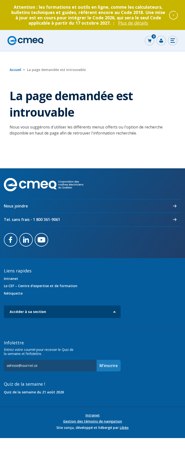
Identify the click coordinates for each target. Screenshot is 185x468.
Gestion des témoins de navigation (92, 421)
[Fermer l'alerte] (173, 15)
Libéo (124, 427)
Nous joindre (16, 206)
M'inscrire (108, 365)
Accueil (15, 69)
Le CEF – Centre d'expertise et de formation (40, 286)
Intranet (11, 278)
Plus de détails (133, 23)
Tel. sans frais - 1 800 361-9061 (32, 219)
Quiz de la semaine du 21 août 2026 (34, 392)
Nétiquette (13, 293)
